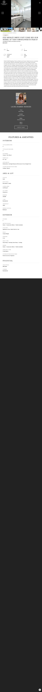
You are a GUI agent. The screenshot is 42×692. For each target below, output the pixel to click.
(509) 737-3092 (21, 115)
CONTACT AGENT (21, 127)
